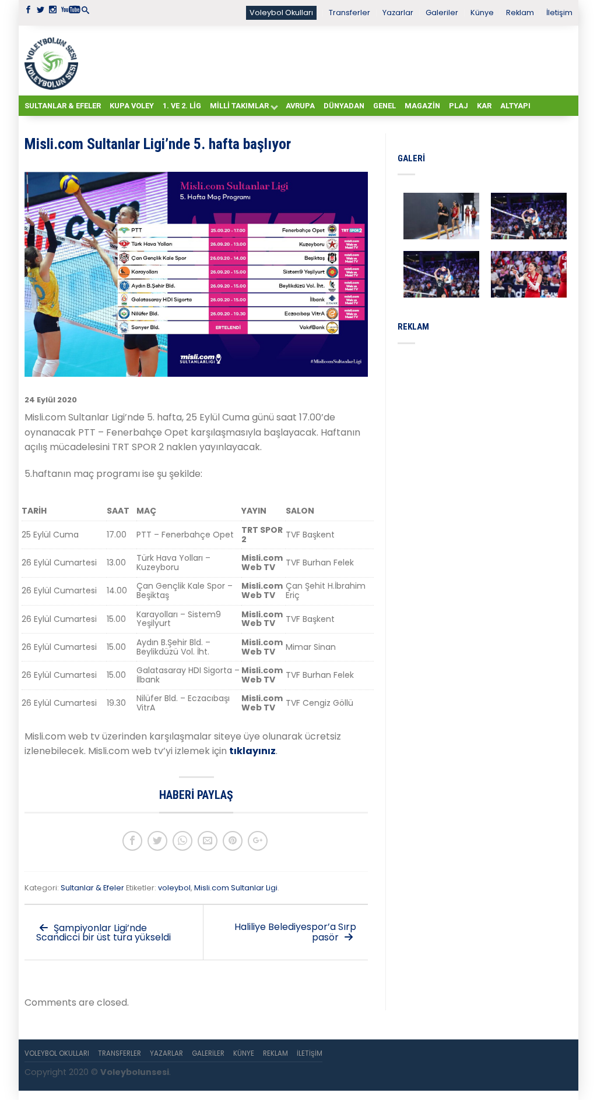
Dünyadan (344, 105)
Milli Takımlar (239, 105)
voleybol (174, 888)
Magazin (422, 105)
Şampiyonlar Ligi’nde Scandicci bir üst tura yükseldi (103, 932)
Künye (482, 12)
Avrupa (300, 105)
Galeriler (442, 12)
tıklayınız (252, 751)
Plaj (458, 105)
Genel (384, 105)
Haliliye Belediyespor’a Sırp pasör (295, 932)
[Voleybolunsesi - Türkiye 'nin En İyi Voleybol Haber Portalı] (53, 60)
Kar (484, 105)
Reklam (520, 12)
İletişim (559, 12)
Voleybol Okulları (281, 12)
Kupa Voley (132, 105)
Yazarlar (397, 12)
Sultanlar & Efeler (62, 105)
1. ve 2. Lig (182, 105)
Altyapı (515, 105)
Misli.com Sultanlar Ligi (236, 888)
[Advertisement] (327, 60)
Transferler (349, 12)
